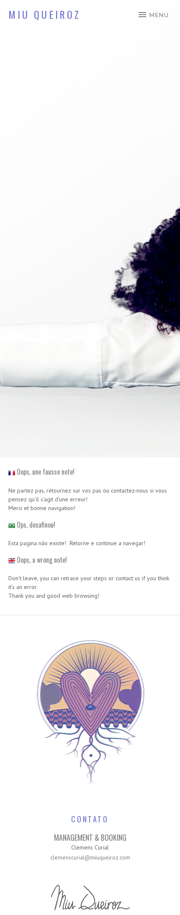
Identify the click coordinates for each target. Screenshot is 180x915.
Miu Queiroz (44, 14)
